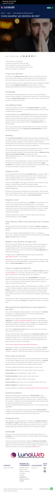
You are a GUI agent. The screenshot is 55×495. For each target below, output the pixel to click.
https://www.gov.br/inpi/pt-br (24, 320)
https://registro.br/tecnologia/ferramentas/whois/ (24, 344)
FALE (49, 7)
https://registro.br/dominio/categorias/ (38, 388)
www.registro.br (10, 256)
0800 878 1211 (36, 446)
